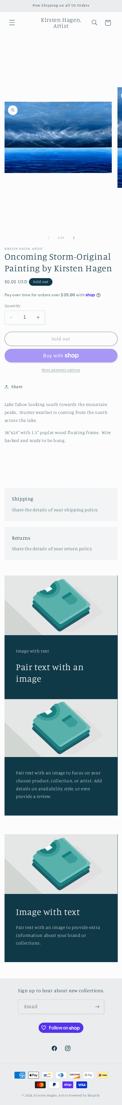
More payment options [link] (61, 370)
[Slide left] (48, 238)
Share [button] (17, 386)
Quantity (12, 305)
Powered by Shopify (84, 1095)
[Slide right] (74, 238)
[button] (11, 22)
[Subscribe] (97, 1007)
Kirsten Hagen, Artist (51, 1095)
